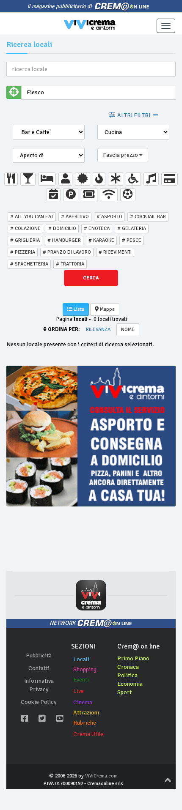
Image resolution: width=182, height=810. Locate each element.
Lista (78, 309)
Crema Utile (88, 734)
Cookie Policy (39, 702)
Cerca (91, 278)
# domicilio (62, 228)
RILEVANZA (98, 329)
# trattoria (70, 264)
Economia (130, 683)
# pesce (131, 240)
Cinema (82, 702)
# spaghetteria (29, 264)
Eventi (81, 679)
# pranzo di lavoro (67, 252)
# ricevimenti (115, 252)
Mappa (107, 309)
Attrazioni (86, 712)
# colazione (25, 228)
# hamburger (64, 240)
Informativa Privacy (39, 685)
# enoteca (97, 228)
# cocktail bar (148, 216)
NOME (128, 329)
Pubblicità (39, 655)
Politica (127, 675)
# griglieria (25, 240)
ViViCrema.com (101, 776)
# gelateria (131, 228)
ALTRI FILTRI (134, 115)
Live (78, 691)
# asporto (109, 216)
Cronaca (128, 666)
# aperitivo (75, 216)
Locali (81, 659)
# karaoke (101, 240)
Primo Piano (133, 658)
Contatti (39, 668)
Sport (124, 692)
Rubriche (84, 722)
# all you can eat (31, 216)
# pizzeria (22, 252)
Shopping (85, 669)
